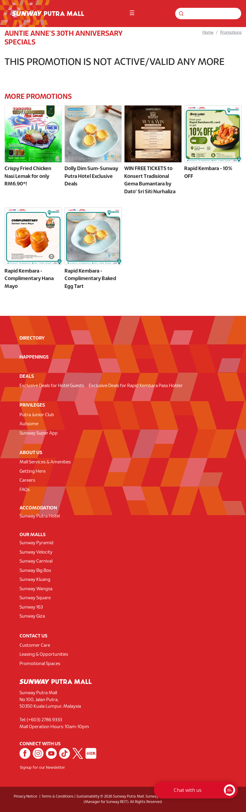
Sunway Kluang (35, 580)
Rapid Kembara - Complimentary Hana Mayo (29, 279)
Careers (27, 480)
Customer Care (35, 645)
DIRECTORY (32, 338)
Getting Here (33, 471)
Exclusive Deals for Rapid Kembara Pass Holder (136, 386)
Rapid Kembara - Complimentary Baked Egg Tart (90, 279)
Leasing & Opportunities (44, 654)
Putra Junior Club (37, 415)
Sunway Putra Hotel (40, 516)
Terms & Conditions (57, 796)
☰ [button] (132, 13)
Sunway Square (35, 598)
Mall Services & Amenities (45, 462)
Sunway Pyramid (36, 543)
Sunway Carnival (36, 561)
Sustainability (87, 796)
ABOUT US (31, 452)
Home (208, 33)
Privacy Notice (25, 796)
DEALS (27, 376)
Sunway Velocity (36, 552)
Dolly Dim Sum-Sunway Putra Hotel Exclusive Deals (91, 176)
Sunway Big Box (35, 571)
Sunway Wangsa (36, 589)
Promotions (231, 33)
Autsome (29, 424)
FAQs (25, 490)
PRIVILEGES (32, 405)
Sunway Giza (32, 616)
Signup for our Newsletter (42, 768)
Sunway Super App (39, 433)
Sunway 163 (31, 607)
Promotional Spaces (40, 664)
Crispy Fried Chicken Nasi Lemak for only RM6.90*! (27, 176)
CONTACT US (33, 636)
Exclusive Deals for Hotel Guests (52, 386)
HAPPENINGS (34, 357)
